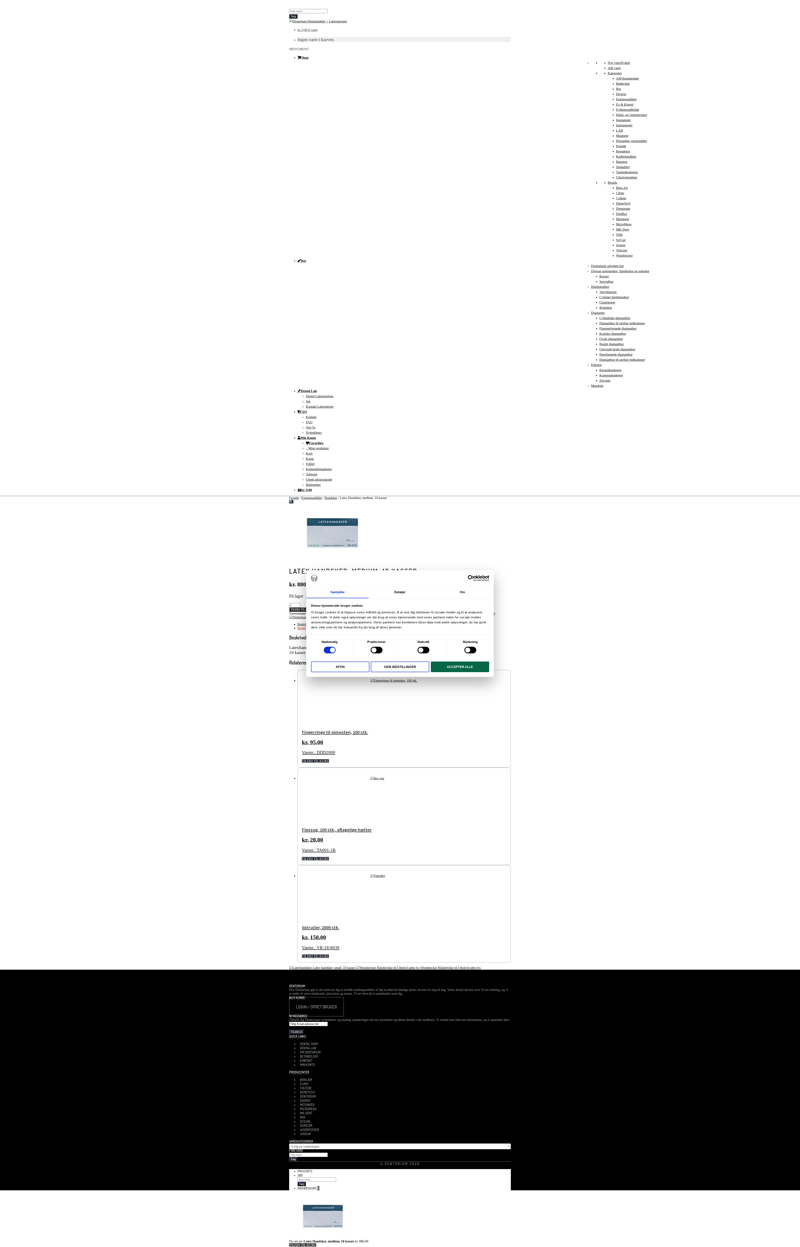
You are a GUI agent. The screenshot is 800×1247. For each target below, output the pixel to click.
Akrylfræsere (608, 292)
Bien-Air (622, 188)
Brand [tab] (302, 628)
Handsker (331, 498)
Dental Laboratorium (319, 396)
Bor (618, 89)
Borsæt (604, 276)
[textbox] (400, 1146)
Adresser (312, 474)
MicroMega (623, 224)
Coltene (621, 198)
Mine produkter (318, 448)
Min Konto (308, 437)
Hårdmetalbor (600, 287)
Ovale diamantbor (611, 339)
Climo (620, 193)
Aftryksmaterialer (627, 78)
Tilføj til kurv (302, 609)
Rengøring (623, 151)
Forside (294, 498)
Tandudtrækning (627, 172)
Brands (612, 182)
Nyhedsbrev (314, 432)
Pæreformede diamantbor (615, 354)
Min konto (305, 1171)
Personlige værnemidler (631, 141)
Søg (293, 16)
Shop (305, 57)
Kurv (309, 453)
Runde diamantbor (611, 344)
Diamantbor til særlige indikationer (622, 323)
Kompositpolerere (611, 375)
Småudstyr (623, 167)
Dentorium (623, 208)
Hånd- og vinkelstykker (631, 115)
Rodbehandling (626, 156)
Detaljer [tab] (400, 592)
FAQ (303, 411)
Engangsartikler (626, 99)
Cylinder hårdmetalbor (614, 297)
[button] (299, 49)
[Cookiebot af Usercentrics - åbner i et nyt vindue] (471, 578)
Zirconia (604, 380)
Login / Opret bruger (316, 1006)
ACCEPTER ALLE (460, 666)
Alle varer (614, 68)
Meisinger (622, 219)
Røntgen (621, 162)
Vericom (621, 250)
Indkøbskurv (308, 1188)
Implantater (623, 120)
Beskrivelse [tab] (305, 624)
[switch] (376, 650)
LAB (619, 130)
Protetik (621, 146)
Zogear (620, 245)
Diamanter (598, 313)
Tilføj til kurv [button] (315, 761)
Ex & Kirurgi (625, 104)
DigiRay (621, 214)
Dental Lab (309, 391)
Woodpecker (624, 255)
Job (308, 401)
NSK (619, 234)
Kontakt (311, 417)
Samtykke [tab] (337, 592)
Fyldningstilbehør (627, 109)
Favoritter (316, 443)
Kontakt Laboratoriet (319, 406)
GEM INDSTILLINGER (400, 666)
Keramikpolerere (610, 370)
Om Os (310, 427)
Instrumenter (624, 125)
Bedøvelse (623, 83)
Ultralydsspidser (626, 177)
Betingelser (313, 485)
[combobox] (400, 1146)
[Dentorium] (298, 617)
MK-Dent (622, 229)
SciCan (621, 240)
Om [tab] (462, 592)
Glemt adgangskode (319, 479)
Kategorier (615, 73)
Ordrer (310, 464)
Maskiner (622, 136)
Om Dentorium (310, 1052)
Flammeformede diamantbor (617, 328)
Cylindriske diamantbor (614, 318)
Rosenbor (605, 307)
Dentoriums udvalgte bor (607, 266)
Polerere (596, 365)
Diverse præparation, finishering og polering (620, 271)
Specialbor (606, 281)
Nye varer (619, 63)
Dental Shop (309, 1044)
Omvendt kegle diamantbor (617, 349)
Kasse (310, 458)
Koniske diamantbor (612, 333)
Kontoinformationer (319, 469)
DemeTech (623, 203)
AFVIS (340, 666)
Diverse (621, 94)
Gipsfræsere (607, 302)
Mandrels (597, 386)
